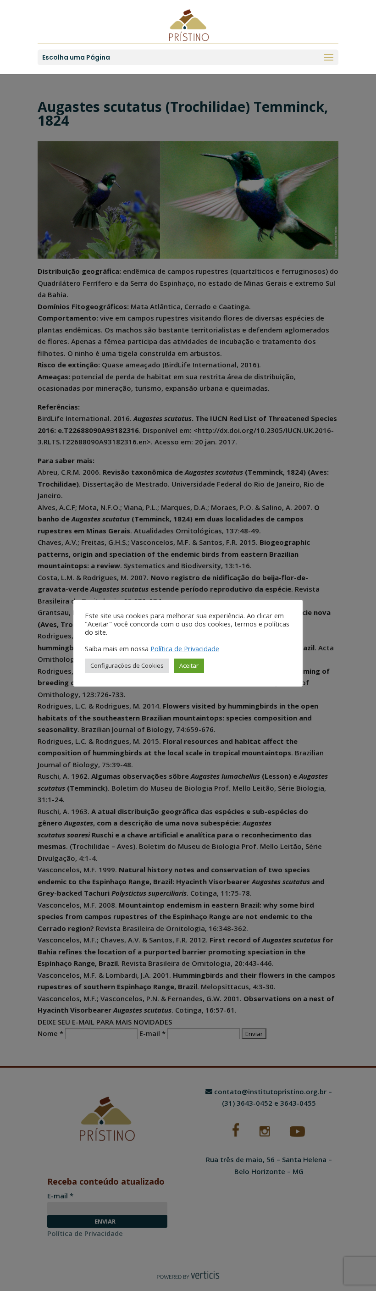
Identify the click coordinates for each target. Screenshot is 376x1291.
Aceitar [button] (189, 665)
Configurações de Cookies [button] (127, 665)
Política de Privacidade (184, 648)
